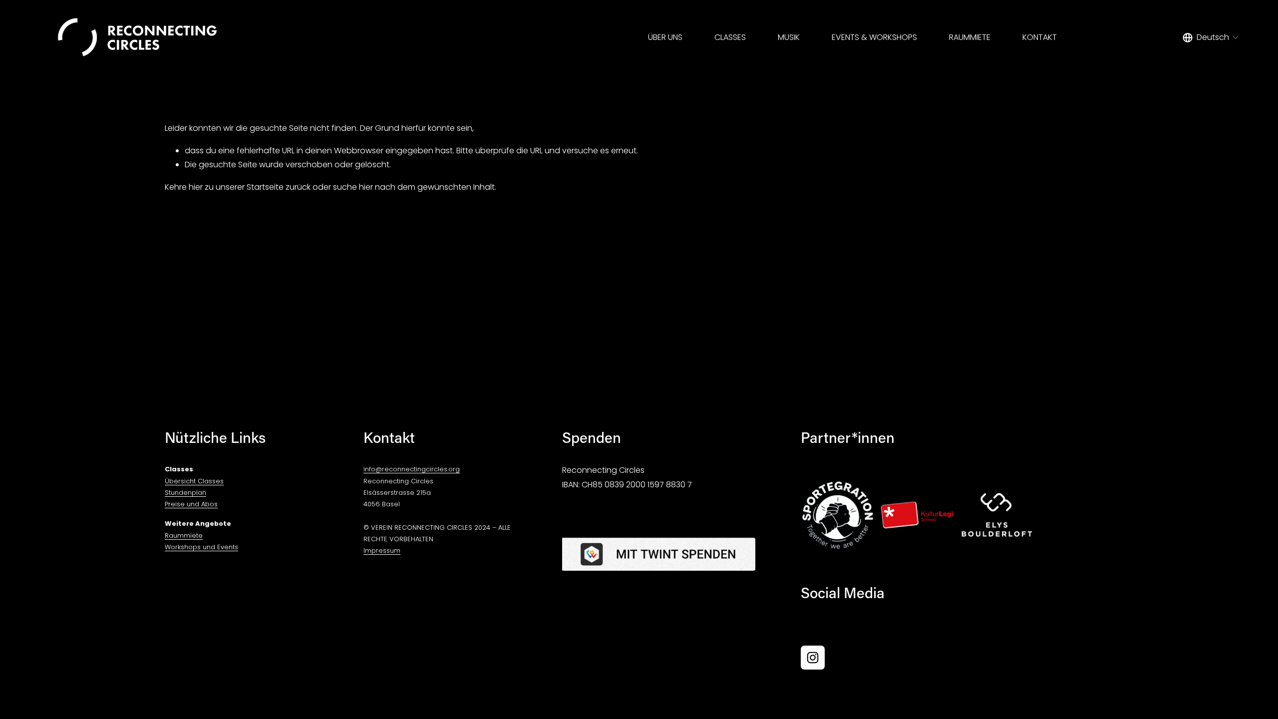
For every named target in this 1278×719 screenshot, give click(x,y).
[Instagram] (813, 658)
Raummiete (184, 535)
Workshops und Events (201, 547)
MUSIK (789, 37)
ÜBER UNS (665, 37)
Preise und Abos (191, 504)
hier (196, 187)
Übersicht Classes (194, 481)
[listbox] (1211, 37)
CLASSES (730, 37)
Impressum (381, 550)
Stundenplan (185, 492)
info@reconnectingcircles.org (411, 469)
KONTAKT (1039, 37)
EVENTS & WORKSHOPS (874, 37)
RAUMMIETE (969, 37)
